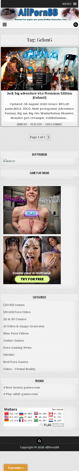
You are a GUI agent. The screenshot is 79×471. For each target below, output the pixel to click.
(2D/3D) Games (39, 57)
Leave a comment (53, 124)
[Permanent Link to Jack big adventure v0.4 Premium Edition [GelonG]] (39, 69)
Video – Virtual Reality (19, 369)
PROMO (9, 355)
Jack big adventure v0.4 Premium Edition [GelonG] (39, 96)
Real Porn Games (15, 362)
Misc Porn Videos (16, 333)
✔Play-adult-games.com (20, 394)
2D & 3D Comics (14, 319)
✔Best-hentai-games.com (21, 387)
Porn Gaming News (17, 347)
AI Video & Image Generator (24, 326)
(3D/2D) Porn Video (16, 312)
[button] (67, 4)
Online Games (13, 340)
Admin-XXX (22, 124)
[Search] (75, 24)
